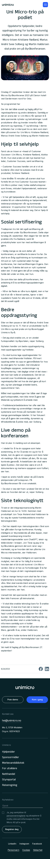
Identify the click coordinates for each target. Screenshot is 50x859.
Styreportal (9, 780)
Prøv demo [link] (12, 699)
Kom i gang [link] (37, 699)
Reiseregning (9, 785)
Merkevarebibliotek (13, 763)
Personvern (13, 850)
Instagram (24, 843)
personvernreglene (16, 815)
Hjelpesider (8, 752)
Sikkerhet (37, 850)
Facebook (37, 843)
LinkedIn (12, 843)
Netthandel (8, 774)
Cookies (26, 850)
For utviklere (9, 768)
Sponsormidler (10, 757)
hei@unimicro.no (11, 721)
